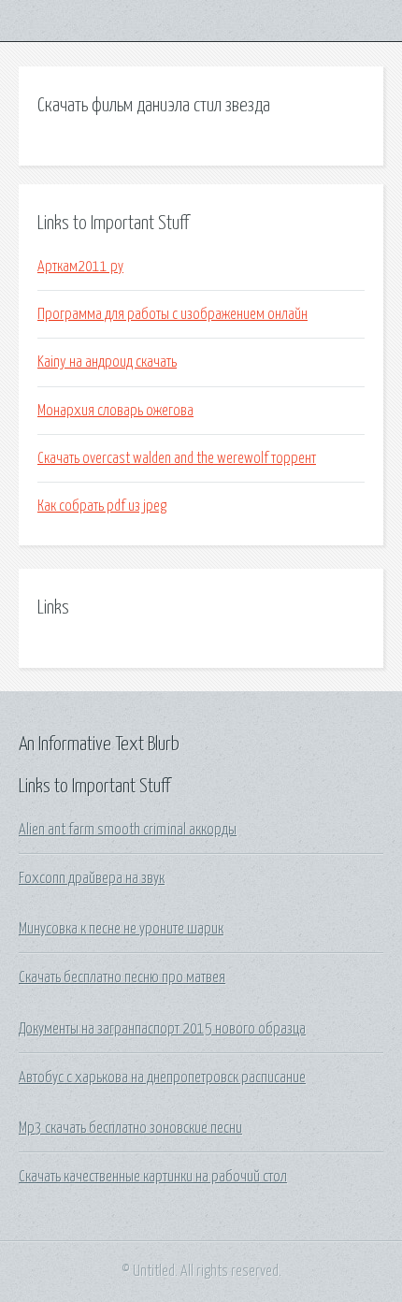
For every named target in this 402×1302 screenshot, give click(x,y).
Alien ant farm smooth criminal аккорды (128, 829)
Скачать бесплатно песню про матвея (122, 977)
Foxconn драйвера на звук (92, 878)
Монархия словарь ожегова (115, 410)
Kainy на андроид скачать (107, 361)
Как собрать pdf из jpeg (101, 506)
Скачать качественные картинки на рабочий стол (153, 1176)
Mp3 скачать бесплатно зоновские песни (130, 1128)
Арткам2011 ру (80, 266)
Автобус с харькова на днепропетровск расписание (162, 1077)
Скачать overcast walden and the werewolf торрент (176, 458)
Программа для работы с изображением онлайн (172, 314)
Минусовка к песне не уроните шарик (121, 928)
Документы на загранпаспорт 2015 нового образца (162, 1028)
